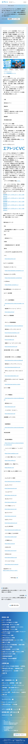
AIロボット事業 (20, 651)
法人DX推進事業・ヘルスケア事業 (11, 649)
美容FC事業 (21, 644)
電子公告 (5, 694)
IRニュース (5, 683)
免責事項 (23, 692)
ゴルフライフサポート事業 (9, 653)
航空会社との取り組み (8, 668)
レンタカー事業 (19, 640)
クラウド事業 (14, 629)
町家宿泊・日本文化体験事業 (9, 658)
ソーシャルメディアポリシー (18, 739)
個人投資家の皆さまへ (14, 687)
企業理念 (23, 666)
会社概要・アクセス (19, 670)
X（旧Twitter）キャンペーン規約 (8, 740)
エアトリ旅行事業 (7, 620)
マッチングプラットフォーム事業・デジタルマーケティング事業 (14, 632)
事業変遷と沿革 (19, 668)
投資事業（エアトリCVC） (17, 627)
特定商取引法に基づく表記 (20, 740)
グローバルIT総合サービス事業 (10, 622)
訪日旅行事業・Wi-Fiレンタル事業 (11, 624)
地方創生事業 (6, 629)
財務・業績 (18, 683)
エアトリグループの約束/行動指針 (11, 666)
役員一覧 (5, 673)
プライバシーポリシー (7, 739)
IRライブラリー (6, 685)
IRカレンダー (6, 690)
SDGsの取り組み (7, 704)
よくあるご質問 (6, 692)
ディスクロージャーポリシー (18, 690)
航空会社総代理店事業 (8, 640)
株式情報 (5, 687)
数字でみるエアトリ (7, 670)
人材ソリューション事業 (8, 651)
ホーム (9, 5)
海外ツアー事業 (6, 642)
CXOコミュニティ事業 (8, 635)
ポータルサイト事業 (7, 647)
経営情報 (12, 683)
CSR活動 (15, 704)
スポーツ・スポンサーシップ (9, 702)
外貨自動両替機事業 (7, 656)
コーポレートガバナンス (18, 685)
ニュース (12, 5)
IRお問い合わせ (16, 692)
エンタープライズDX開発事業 (10, 644)
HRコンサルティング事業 (9, 637)
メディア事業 (6, 627)
